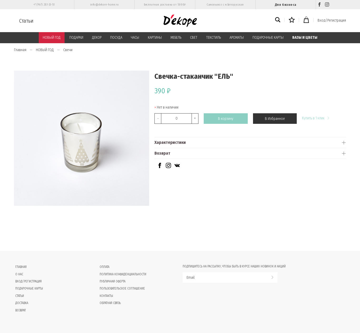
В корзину (225, 118)
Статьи (26, 21)
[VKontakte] (177, 167)
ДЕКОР (96, 37)
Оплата (104, 267)
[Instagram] (327, 4)
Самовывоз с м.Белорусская (225, 4)
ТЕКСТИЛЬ (213, 37)
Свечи (67, 50)
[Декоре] (180, 20)
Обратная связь (110, 303)
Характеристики (170, 142)
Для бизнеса (285, 5)
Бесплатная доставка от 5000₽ (165, 4)
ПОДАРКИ (76, 37)
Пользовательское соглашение (122, 288)
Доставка (21, 303)
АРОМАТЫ (237, 37)
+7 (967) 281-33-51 (44, 4)
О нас (19, 274)
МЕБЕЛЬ (176, 37)
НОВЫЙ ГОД (52, 37)
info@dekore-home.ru (104, 4)
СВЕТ (193, 37)
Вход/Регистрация (332, 20)
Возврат (162, 153)
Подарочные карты (29, 288)
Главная (20, 50)
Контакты (106, 296)
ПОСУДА (116, 37)
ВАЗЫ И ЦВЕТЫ (304, 37)
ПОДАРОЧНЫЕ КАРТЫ (268, 37)
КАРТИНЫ (155, 37)
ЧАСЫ (135, 37)
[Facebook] (319, 4)
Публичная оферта (112, 281)
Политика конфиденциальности (123, 274)
